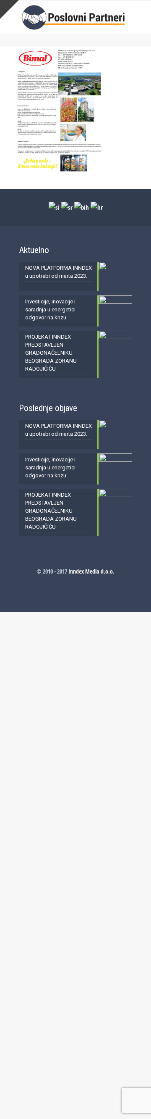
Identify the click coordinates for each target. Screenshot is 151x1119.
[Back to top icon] (134, 1102)
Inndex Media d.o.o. (91, 571)
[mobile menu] (140, 17)
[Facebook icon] (76, 583)
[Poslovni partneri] (75, 16)
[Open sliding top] (9, 9)
